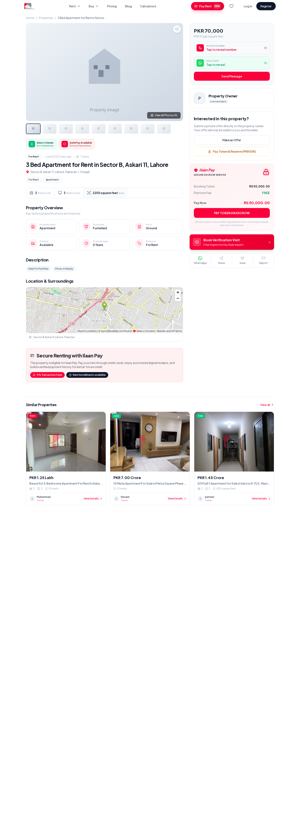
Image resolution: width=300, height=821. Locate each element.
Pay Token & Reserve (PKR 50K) (234, 151)
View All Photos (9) (166, 115)
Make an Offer (231, 140)
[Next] (176, 72)
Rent (72, 6)
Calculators (148, 6)
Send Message (231, 76)
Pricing (112, 6)
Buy (91, 6)
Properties (46, 18)
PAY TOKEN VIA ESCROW (232, 213)
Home (30, 18)
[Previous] (32, 72)
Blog (128, 6)
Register (266, 6)
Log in (248, 6)
